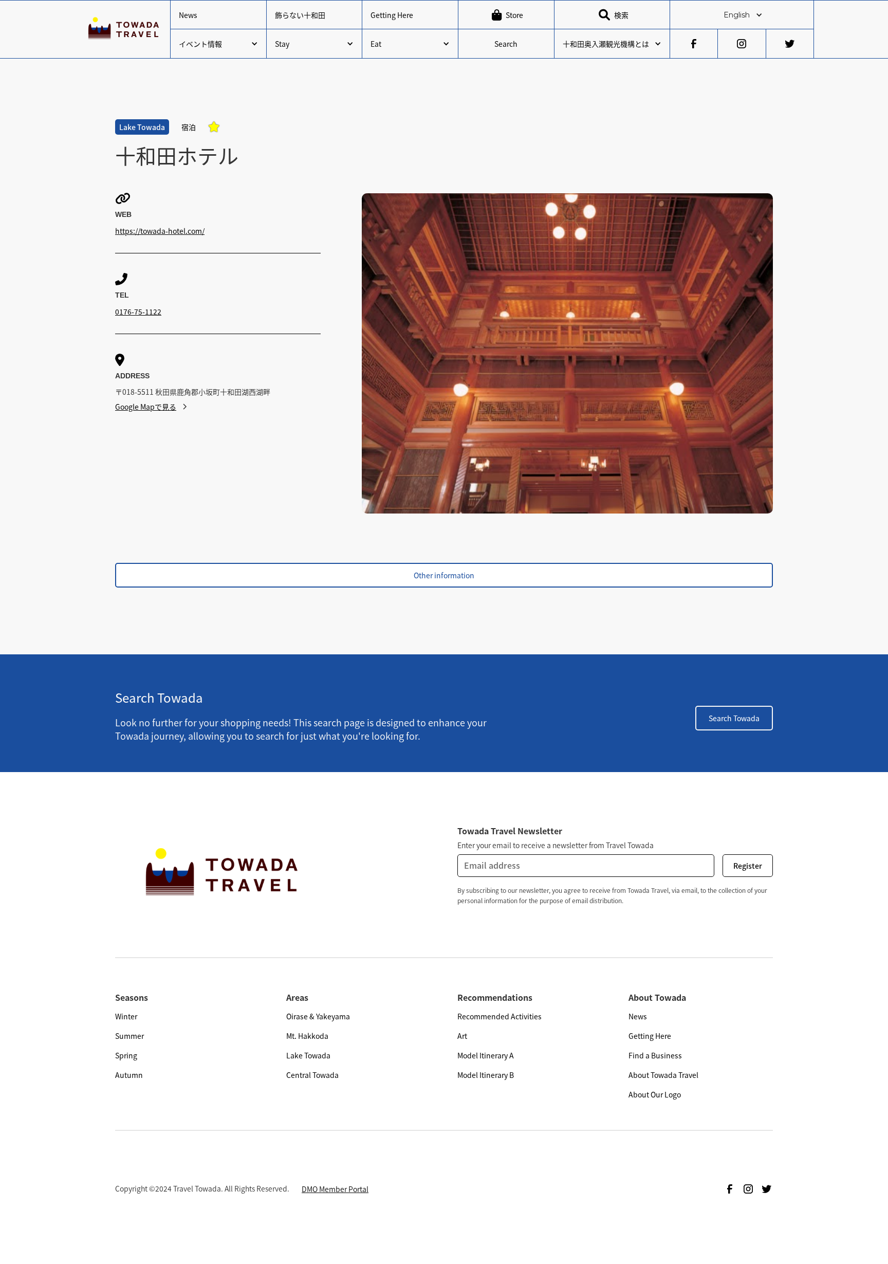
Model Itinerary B (485, 1075)
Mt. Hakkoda (307, 1036)
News (188, 15)
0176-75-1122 (138, 311)
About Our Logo (654, 1094)
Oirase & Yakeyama (318, 1016)
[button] (741, 15)
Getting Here (392, 15)
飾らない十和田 (300, 15)
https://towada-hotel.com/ (160, 231)
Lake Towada (308, 1055)
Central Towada (312, 1075)
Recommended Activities (499, 1016)
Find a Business (655, 1055)
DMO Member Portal (335, 1189)
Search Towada (734, 718)
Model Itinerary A (485, 1055)
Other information (444, 575)
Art (462, 1036)
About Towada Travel (663, 1075)
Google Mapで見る (145, 406)
